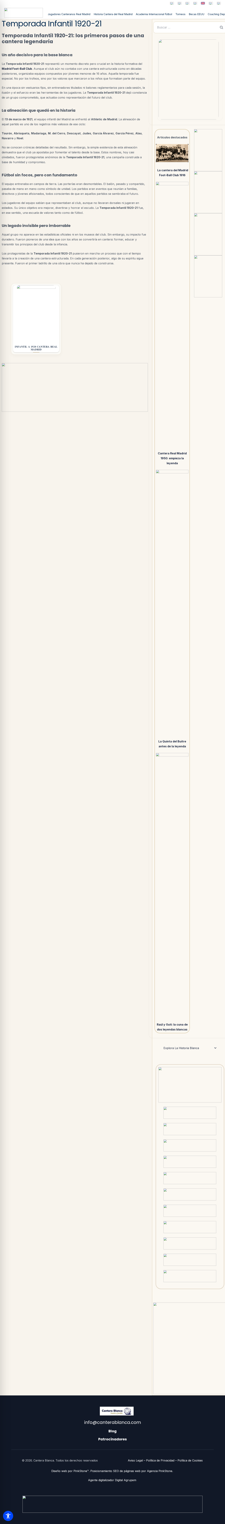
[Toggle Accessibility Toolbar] (8, 1515)
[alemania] (187, 3)
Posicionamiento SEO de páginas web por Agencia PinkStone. (132, 1471)
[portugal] (195, 3)
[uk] (203, 3)
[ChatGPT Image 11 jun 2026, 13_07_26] (189, 79)
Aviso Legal (135, 1460)
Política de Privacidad (160, 1460)
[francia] (179, 3)
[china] (211, 3)
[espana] (172, 3)
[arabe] (219, 3)
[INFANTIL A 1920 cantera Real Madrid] (36, 313)
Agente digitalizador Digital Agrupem (112, 1480)
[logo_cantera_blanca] (23, 13)
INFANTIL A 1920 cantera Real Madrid (36, 348)
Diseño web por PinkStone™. (70, 1471)
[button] (190, 1048)
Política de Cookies (190, 1460)
